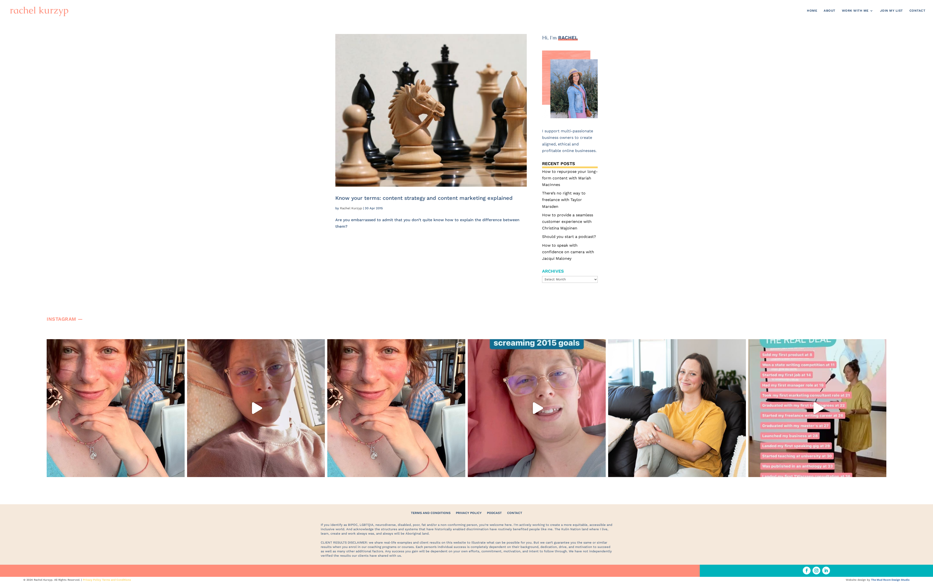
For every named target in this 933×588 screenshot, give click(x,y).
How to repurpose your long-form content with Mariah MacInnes (570, 178)
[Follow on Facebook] (807, 570)
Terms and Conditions (430, 513)
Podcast (494, 513)
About (829, 10)
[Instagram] (179, 471)
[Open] (116, 408)
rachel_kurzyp (114, 344)
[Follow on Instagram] (816, 570)
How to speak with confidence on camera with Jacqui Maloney (568, 252)
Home (812, 10)
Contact (917, 10)
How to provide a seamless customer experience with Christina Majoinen (567, 221)
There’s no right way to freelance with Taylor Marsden (564, 200)
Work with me (855, 10)
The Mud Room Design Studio (890, 579)
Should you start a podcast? (569, 236)
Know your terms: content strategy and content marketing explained (424, 198)
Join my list (891, 10)
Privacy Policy (469, 513)
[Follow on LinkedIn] (826, 570)
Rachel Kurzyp (351, 208)
